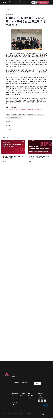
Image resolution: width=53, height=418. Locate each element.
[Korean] (36, 2)
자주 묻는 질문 (15, 402)
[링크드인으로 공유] (9, 125)
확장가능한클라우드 (15, 117)
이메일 (14, 376)
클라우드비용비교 (32, 114)
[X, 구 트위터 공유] (6, 125)
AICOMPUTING (22, 114)
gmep (7, 117)
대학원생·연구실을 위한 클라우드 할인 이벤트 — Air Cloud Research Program (39, 157)
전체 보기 (50, 137)
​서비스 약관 (30, 395)
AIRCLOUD (14, 114)
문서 (12, 398)
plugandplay (40, 114)
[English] (33, 2)
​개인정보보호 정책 (31, 398)
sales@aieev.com (43, 414)
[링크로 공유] (13, 125)
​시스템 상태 (14, 404)
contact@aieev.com (44, 413)
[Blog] (8, 9)
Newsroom (8, 121)
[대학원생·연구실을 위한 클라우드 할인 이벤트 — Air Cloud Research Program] (40, 147)
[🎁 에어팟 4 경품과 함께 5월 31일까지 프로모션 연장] (13, 147)
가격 (12, 400)
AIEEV (7, 114)
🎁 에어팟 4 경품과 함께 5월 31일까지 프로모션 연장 (13, 157)
